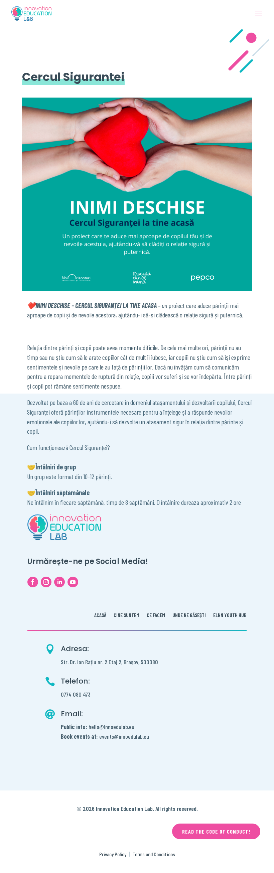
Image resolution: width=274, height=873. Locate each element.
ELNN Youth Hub (230, 615)
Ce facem (156, 615)
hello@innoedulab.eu (97, 726)
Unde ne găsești (189, 615)
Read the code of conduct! (216, 831)
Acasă (100, 615)
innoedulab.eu (134, 736)
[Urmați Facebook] (32, 582)
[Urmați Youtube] (72, 582)
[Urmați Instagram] (46, 582)
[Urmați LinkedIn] (59, 582)
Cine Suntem (126, 615)
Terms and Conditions (154, 854)
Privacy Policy (112, 854)
